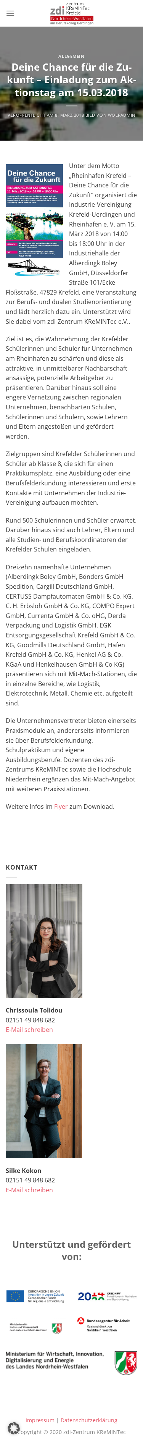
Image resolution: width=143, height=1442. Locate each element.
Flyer (61, 806)
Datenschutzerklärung (89, 1420)
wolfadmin (121, 115)
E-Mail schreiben (29, 1029)
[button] (13, 1428)
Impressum (40, 1420)
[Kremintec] (72, 13)
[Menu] (10, 13)
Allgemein (71, 56)
